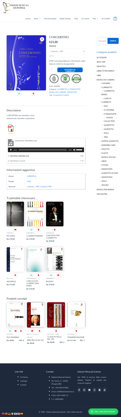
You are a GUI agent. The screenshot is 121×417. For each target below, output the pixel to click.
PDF (50, 186)
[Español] (21, 413)
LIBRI (99, 75)
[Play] (11, 150)
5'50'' (29, 181)
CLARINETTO (62, 89)
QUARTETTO (109, 125)
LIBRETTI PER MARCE (105, 71)
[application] (46, 149)
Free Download (50, 18)
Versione (52, 46)
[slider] (79, 149)
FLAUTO (105, 153)
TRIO (106, 137)
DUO (106, 106)
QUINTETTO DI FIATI (110, 173)
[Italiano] (12, 413)
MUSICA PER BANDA (105, 189)
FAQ (76, 18)
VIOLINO (105, 185)
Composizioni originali (61, 95)
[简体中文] (3, 413)
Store (36, 18)
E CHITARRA (109, 110)
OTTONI (105, 165)
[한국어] (18, 413)
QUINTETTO (109, 129)
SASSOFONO (107, 177)
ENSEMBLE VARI (108, 145)
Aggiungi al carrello (70, 70)
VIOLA (104, 181)
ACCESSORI (101, 57)
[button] (42, 39)
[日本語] (15, 413)
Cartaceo (43, 186)
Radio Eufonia (65, 18)
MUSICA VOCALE (109, 157)
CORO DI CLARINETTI (106, 100)
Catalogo (23, 381)
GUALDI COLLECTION (109, 119)
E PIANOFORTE (74, 89)
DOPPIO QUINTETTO (110, 141)
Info (94, 18)
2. (16, 161)
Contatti (23, 385)
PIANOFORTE (107, 169)
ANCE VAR (101, 62)
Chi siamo (85, 18)
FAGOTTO (106, 149)
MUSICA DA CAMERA (57, 92)
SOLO (106, 133)
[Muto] (74, 150)
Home (28, 18)
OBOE (104, 161)
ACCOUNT (106, 18)
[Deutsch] (9, 413)
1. (18, 156)
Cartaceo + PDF (33, 186)
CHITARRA (106, 83)
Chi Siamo (24, 377)
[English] (6, 413)
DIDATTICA (101, 66)
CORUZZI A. (32, 176)
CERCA (113, 41)
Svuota (51, 56)
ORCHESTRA (72, 92)
